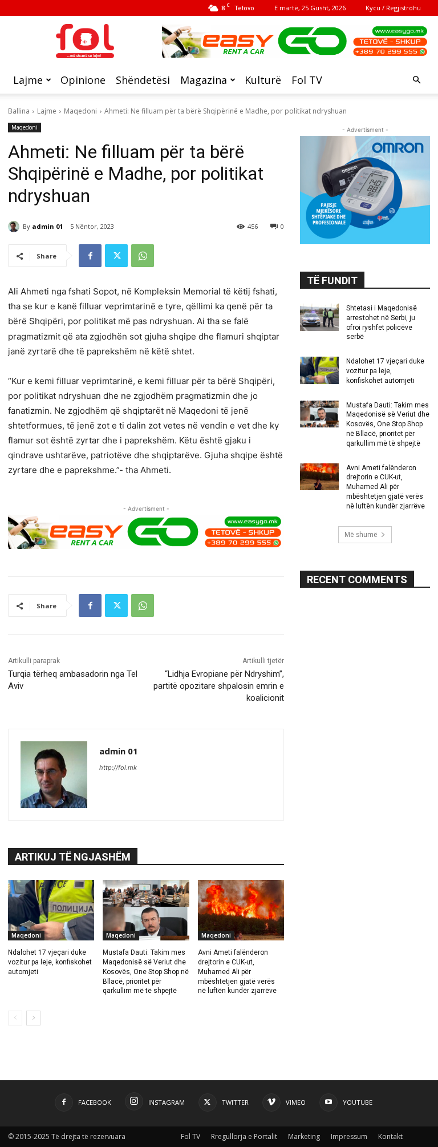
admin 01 (47, 226)
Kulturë (263, 80)
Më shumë (361, 534)
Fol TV (306, 80)
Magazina (203, 80)
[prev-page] (15, 1018)
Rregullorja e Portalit (244, 1136)
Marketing (304, 1136)
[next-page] (33, 1018)
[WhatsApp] (142, 255)
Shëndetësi (143, 80)
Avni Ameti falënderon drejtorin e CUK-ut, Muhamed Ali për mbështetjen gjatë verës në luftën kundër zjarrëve (237, 971)
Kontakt (390, 1136)
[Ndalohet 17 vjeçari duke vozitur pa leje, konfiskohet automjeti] (51, 910)
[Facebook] (90, 255)
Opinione (83, 80)
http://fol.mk (118, 768)
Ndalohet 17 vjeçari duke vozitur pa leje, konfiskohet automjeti (50, 962)
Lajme (28, 80)
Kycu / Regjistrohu (393, 7)
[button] (416, 80)
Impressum (349, 1136)
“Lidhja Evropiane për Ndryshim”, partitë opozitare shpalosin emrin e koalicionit (218, 686)
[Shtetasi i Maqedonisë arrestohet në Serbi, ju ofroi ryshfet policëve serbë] (319, 317)
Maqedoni (80, 111)
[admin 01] (15, 226)
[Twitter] (116, 255)
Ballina (19, 111)
